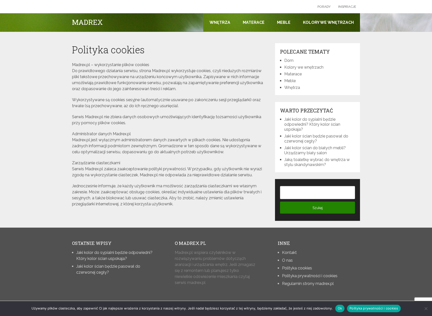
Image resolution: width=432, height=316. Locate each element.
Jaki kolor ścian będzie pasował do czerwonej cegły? (316, 138)
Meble (283, 22)
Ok (340, 308)
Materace (253, 22)
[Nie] (425, 308)
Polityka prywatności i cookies (310, 275)
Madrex (87, 22)
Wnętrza (220, 22)
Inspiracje (347, 7)
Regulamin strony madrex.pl (308, 283)
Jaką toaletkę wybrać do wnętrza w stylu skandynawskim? (317, 162)
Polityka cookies (297, 268)
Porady (324, 7)
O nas (287, 260)
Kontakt (289, 252)
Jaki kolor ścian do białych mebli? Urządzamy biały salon (315, 150)
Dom (289, 60)
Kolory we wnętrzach (328, 22)
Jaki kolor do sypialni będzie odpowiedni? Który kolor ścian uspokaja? (312, 124)
